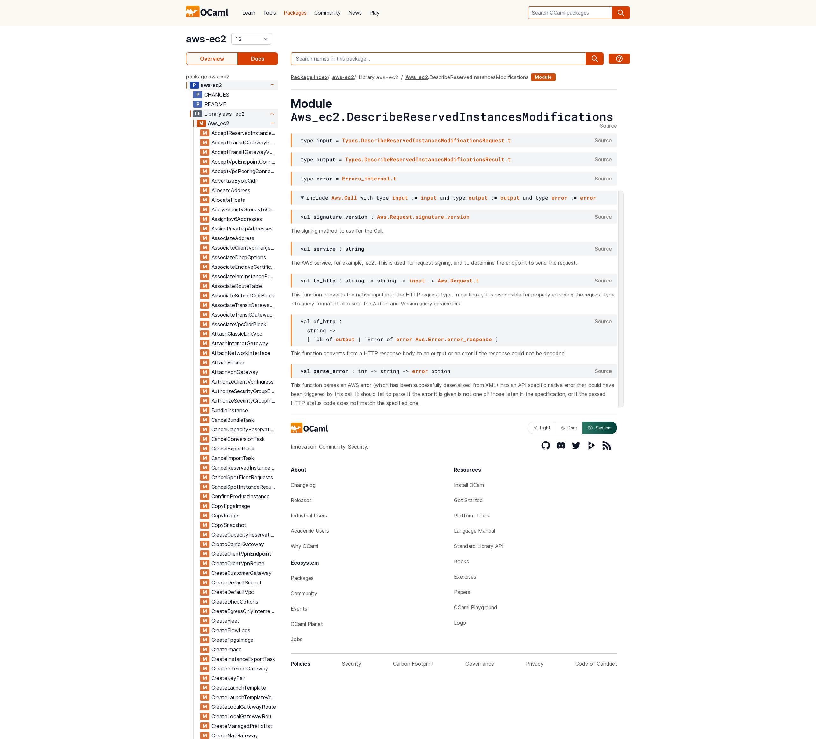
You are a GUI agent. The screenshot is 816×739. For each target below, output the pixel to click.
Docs (257, 58)
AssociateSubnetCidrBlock (242, 295)
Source (608, 126)
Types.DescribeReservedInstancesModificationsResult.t (428, 159)
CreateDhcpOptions (234, 601)
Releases (301, 500)
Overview (212, 58)
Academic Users (310, 531)
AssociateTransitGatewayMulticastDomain (244, 305)
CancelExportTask (232, 448)
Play (374, 13)
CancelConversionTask (238, 439)
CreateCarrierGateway (237, 544)
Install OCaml (469, 485)
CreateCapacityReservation (244, 534)
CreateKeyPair (228, 678)
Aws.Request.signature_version (423, 216)
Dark (572, 427)
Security (351, 664)
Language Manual (474, 531)
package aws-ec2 (207, 76)
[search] (621, 12)
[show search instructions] (619, 59)
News (355, 13)
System (604, 427)
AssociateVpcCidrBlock (238, 324)
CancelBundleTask (232, 420)
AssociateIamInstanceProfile (244, 276)
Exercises (465, 577)
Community (327, 13)
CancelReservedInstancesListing (244, 468)
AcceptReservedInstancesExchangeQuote (244, 133)
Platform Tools (471, 515)
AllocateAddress (230, 190)
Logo (460, 622)
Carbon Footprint (413, 664)
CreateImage (226, 649)
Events (299, 608)
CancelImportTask (232, 458)
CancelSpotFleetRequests (242, 477)
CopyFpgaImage (230, 506)
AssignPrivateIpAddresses (242, 228)
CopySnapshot (228, 525)
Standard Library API (479, 546)
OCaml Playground (475, 607)
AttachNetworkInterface (240, 353)
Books (461, 561)
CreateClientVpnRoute (237, 563)
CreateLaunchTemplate (238, 687)
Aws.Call (344, 197)
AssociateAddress (232, 238)
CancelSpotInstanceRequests (244, 487)
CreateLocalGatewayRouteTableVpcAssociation (244, 716)
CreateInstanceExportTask (243, 659)
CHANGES (216, 94)
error (559, 197)
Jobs (296, 639)
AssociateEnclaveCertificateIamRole (244, 267)
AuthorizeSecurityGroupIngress (244, 401)
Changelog (303, 485)
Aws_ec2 (218, 123)
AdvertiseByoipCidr (234, 181)
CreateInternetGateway (239, 668)
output (478, 197)
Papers (462, 592)
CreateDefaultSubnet (236, 582)
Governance (479, 664)
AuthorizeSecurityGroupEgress (244, 391)
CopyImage (224, 515)
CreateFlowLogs (230, 630)
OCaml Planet (307, 624)
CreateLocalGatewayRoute (243, 707)
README (215, 104)
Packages (295, 13)
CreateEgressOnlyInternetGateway (244, 611)
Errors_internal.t (369, 178)
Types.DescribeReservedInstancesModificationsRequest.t (426, 140)
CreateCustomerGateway (241, 573)
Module (543, 77)
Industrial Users (309, 515)
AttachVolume (227, 362)
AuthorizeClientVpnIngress (242, 381)
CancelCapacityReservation (244, 429)
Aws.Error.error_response (453, 339)
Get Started (468, 500)
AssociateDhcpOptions (238, 257)
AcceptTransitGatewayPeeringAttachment (244, 142)
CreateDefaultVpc (232, 592)
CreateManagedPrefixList (241, 726)
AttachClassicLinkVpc (236, 334)
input (400, 197)
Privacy (534, 664)
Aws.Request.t (458, 280)
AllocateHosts (228, 200)
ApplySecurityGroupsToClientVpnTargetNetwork (244, 209)
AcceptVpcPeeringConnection (244, 171)
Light (545, 427)
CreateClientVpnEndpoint (241, 554)
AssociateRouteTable (236, 286)
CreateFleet (225, 621)
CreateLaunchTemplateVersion (244, 697)
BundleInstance (229, 410)
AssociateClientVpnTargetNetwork (244, 248)
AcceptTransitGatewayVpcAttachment (244, 152)
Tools (269, 13)
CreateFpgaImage (232, 640)
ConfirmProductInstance (240, 496)
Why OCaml (304, 546)
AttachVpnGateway (234, 372)
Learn (248, 13)
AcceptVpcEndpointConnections (244, 161)
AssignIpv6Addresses (236, 219)
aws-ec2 (206, 39)
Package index (309, 77)
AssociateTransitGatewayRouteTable (244, 314)
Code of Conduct (596, 664)
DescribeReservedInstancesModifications (478, 77)
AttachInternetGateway (239, 343)
